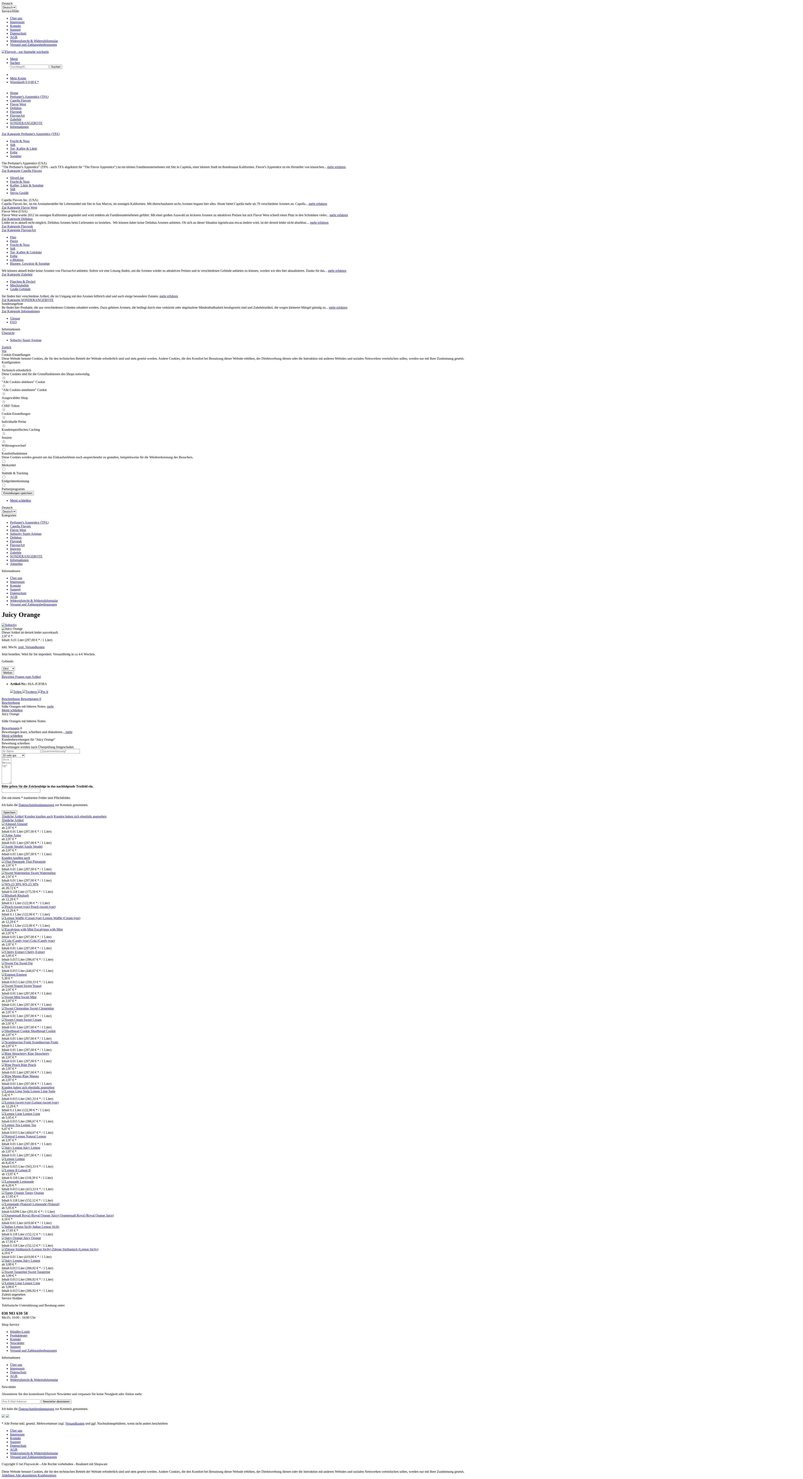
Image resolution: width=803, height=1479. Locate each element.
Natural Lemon (36, 1136)
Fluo (13, 237)
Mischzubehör (19, 285)
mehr (50, 706)
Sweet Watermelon (43, 873)
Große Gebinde (20, 289)
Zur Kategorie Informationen (21, 311)
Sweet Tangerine (39, 1272)
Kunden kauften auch (38, 816)
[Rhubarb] (9, 895)
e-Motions (16, 260)
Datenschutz (18, 33)
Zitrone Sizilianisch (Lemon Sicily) (75, 1249)
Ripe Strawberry (38, 1053)
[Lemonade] (11, 1181)
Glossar (15, 318)
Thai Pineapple (36, 861)
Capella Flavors (20, 526)
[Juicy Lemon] (12, 1147)
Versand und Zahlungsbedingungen (33, 44)
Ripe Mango (30, 1076)
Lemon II (24, 1170)
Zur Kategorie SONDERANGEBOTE (28, 300)
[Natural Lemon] (14, 1136)
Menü (14, 59)
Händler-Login (20, 1331)
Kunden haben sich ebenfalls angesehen (80, 816)
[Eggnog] (9, 974)
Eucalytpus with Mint (48, 929)
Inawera (15, 549)
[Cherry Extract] (13, 952)
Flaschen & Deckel (22, 281)
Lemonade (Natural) (46, 1204)
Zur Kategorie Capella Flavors (22, 171)
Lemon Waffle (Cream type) (61, 918)
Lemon (20, 1159)
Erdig (13, 152)
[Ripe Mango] (12, 1076)
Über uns (16, 18)
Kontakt (15, 26)
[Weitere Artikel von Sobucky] (9, 625)
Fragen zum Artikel (28, 677)
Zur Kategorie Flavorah (17, 226)
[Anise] (7, 835)
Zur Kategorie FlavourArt (19, 230)
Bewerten (8, 677)
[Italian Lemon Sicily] (17, 1226)
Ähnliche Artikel (13, 816)
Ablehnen (8, 1475)
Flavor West (18, 530)
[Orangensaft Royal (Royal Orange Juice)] (31, 1215)
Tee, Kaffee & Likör (23, 148)
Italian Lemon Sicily (46, 1226)
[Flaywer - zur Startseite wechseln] (25, 52)
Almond (22, 824)
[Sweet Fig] (10, 963)
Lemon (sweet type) (45, 1102)
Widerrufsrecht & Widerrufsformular (34, 41)
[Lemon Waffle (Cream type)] (22, 918)
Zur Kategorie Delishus (17, 219)
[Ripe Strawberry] (15, 1053)
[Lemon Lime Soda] (16, 1091)
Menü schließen (20, 500)
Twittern (32, 692)
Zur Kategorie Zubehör (17, 274)
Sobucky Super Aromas (25, 534)
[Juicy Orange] (12, 1238)
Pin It (44, 692)
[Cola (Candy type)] (16, 940)
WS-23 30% (30, 884)
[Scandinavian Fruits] (17, 1042)
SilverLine (17, 178)
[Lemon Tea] (11, 1125)
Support (15, 29)
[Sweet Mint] (11, 997)
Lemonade (27, 1181)
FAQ (13, 322)
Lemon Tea (28, 1125)
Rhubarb (23, 895)
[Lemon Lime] (12, 1114)
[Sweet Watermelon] (16, 873)
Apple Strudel (33, 846)
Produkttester (18, 1335)
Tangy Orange (34, 1193)
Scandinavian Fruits (45, 1042)
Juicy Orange (32, 1238)
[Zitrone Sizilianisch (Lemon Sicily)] (27, 1249)
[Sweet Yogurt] (13, 986)
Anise (17, 835)
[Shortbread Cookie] (16, 1031)
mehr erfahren (336, 167)
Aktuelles (16, 564)
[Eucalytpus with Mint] (18, 929)
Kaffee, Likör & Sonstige (26, 185)
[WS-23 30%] (12, 884)
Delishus (16, 537)
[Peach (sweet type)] (16, 907)
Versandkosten (74, 1423)
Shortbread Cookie (43, 1031)
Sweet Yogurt (32, 986)
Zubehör (15, 552)
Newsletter (17, 1343)
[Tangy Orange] (13, 1193)
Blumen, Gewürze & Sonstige (30, 263)
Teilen (17, 692)
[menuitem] (405, 18)
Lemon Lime (31, 1114)
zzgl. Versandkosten (31, 647)
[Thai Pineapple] (14, 861)
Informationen (19, 560)
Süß (12, 145)
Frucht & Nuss (19, 141)
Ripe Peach (28, 1065)
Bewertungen (31, 699)
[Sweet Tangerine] (15, 1272)
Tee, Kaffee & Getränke (26, 252)
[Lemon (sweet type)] (17, 1102)
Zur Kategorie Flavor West (19, 207)
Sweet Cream (32, 1019)
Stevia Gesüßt (19, 193)
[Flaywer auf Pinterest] (7, 1416)
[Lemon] (8, 1159)
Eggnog (21, 974)
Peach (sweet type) (43, 907)
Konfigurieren (47, 1475)
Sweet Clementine (42, 1008)
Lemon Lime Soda (43, 1091)
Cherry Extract (35, 952)
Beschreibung (11, 699)
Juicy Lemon (31, 1147)
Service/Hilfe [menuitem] (30, 27)
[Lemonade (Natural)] (17, 1204)
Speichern (9, 812)
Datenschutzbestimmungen (36, 805)
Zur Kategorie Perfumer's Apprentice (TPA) (31, 134)
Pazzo (14, 241)
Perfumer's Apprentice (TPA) (29, 522)
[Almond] (9, 824)
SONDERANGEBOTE (26, 556)
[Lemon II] (10, 1170)
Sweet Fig (26, 963)
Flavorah (16, 541)
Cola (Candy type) (42, 940)
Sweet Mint (28, 997)
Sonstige (15, 156)
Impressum (17, 22)
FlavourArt (17, 545)
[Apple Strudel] (13, 846)
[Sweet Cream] (13, 1019)
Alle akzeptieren (26, 1475)
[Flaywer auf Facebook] (3, 1416)
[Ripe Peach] (11, 1065)
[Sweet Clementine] (16, 1008)
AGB (13, 37)
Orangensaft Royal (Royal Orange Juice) (87, 1215)
